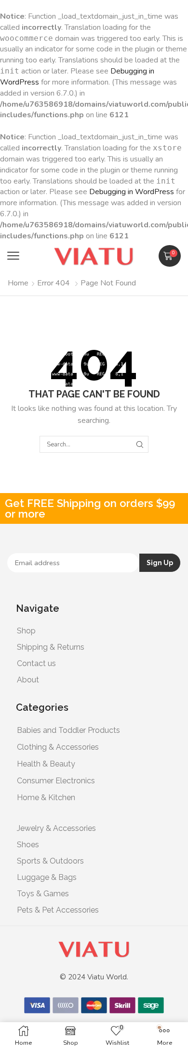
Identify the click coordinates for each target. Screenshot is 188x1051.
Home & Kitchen (46, 797)
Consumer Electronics (56, 780)
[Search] (140, 444)
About (28, 679)
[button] (13, 256)
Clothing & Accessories (58, 747)
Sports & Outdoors (50, 861)
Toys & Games (43, 893)
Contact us (36, 663)
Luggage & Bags (47, 877)
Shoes (28, 844)
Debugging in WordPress (131, 191)
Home (18, 283)
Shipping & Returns (50, 647)
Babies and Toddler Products (68, 730)
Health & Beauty (46, 763)
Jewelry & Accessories (56, 828)
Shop (26, 630)
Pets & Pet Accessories (58, 910)
